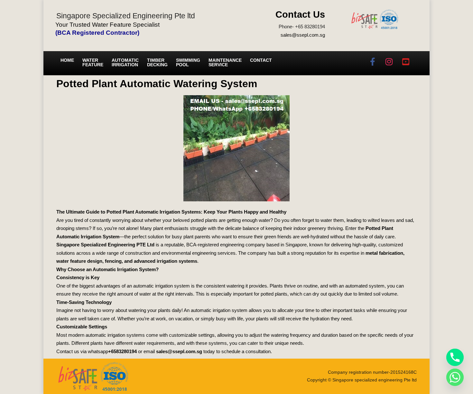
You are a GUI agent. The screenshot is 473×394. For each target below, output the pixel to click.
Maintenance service (225, 62)
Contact (261, 60)
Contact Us (300, 14)
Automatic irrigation (125, 62)
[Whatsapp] (455, 377)
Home (67, 60)
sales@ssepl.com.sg (303, 35)
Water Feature (92, 62)
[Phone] (455, 357)
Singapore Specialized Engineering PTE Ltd (105, 244)
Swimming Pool (188, 62)
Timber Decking (157, 62)
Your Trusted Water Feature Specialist (107, 24)
